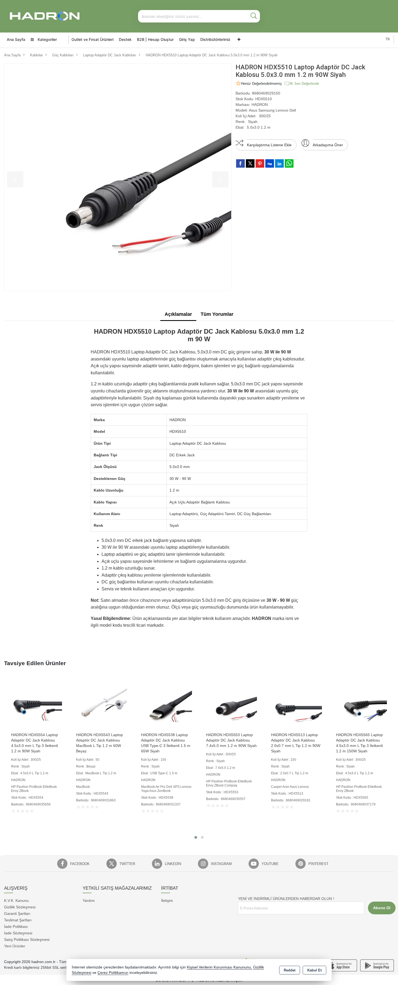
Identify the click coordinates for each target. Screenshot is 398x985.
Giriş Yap (187, 39)
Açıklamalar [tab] (178, 314)
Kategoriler (47, 39)
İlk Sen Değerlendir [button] (304, 84)
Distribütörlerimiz (215, 39)
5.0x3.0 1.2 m (258, 127)
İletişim (167, 900)
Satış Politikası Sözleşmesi (27, 939)
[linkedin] (279, 163)
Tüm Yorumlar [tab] (217, 314)
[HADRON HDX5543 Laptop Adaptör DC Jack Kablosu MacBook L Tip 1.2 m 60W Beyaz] (101, 703)
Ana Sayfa (16, 39)
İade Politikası (16, 926)
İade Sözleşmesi (18, 933)
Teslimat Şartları (18, 920)
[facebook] (240, 163)
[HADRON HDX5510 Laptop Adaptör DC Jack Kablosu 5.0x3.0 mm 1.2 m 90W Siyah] (117, 177)
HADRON (260, 104)
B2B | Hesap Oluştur (155, 39)
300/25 (265, 116)
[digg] (269, 163)
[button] (196, 837)
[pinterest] (260, 163)
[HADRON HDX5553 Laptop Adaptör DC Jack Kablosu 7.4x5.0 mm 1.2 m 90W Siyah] (231, 703)
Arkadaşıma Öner (328, 145)
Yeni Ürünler (14, 946)
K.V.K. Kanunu (16, 900)
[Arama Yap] (254, 16)
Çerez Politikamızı (112, 973)
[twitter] (250, 163)
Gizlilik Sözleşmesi (19, 907)
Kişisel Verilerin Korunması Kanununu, (219, 967)
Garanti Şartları (17, 913)
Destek (125, 39)
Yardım (89, 900)
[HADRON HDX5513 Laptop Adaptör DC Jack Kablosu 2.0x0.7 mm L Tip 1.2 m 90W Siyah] (296, 703)
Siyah (252, 121)
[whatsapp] (289, 163)
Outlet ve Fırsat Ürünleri (92, 39)
